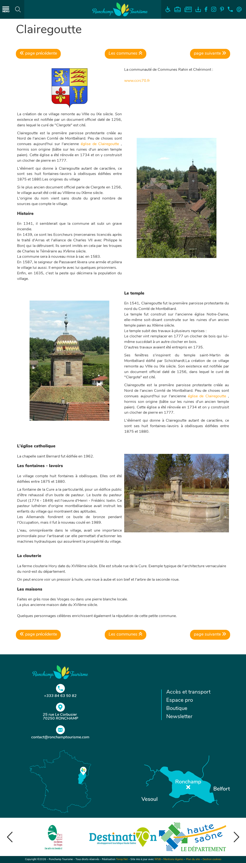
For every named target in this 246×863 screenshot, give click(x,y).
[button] (9, 837)
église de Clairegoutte (100, 144)
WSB (157, 859)
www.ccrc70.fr (137, 81)
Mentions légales (173, 859)
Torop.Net (122, 859)
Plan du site (193, 859)
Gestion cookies (212, 859)
